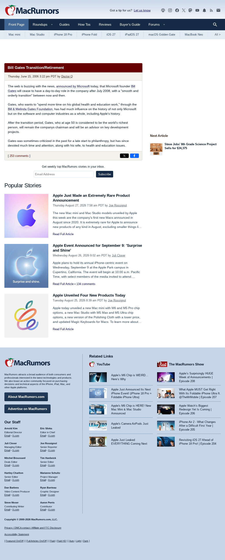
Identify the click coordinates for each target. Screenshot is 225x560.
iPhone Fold (89, 34)
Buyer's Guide (130, 24)
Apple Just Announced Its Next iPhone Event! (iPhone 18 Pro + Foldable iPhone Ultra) (131, 393)
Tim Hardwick (48, 458)
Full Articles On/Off (37, 541)
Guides (64, 24)
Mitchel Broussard (14, 458)
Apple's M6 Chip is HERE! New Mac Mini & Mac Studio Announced (131, 409)
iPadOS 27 (132, 34)
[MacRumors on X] (183, 10)
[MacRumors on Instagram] (170, 10)
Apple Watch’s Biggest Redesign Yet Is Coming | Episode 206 (195, 409)
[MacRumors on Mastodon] (190, 10)
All (218, 34)
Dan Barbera (11, 487)
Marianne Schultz (50, 473)
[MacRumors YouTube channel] (197, 10)
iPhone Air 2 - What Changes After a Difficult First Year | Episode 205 (197, 425)
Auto (71, 541)
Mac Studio (37, 34)
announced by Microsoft (73, 86)
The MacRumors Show (186, 364)
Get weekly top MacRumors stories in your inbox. (73, 166)
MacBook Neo (194, 34)
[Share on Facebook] (134, 156)
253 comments (19, 155)
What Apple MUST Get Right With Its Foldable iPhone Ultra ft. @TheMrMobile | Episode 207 (200, 393)
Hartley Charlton (13, 473)
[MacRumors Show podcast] (163, 10)
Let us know (142, 10)
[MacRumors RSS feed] (211, 10)
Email (7, 435)
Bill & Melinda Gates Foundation (30, 109)
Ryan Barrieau (48, 487)
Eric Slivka (46, 428)
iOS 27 (111, 34)
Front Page (16, 24)
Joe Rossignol (118, 205)
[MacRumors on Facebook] (177, 10)
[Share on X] (124, 156)
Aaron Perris (47, 502)
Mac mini (14, 34)
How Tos (84, 24)
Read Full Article (63, 234)
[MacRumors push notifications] (204, 10)
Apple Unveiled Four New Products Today (89, 295)
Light (78, 541)
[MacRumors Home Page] (31, 10)
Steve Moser (11, 502)
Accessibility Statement (16, 534)
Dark (85, 541)
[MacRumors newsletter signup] (218, 10)
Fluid (52, 541)
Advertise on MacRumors (27, 409)
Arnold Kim (11, 428)
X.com (15, 435)
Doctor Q (67, 76)
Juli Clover (118, 255)
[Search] (216, 24)
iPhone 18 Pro (63, 34)
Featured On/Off (14, 541)
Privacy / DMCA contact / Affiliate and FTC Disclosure (32, 527)
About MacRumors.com (26, 397)
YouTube (103, 364)
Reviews (105, 24)
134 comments (85, 284)
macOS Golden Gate (162, 34)
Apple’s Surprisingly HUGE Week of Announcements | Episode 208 (196, 377)
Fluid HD (61, 541)
